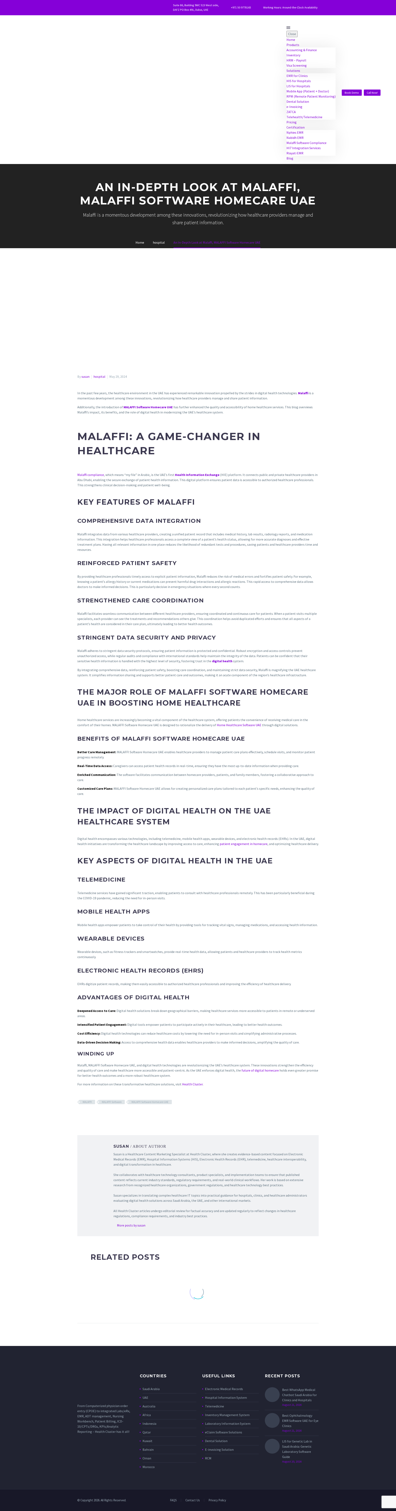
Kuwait (147, 1441)
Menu (288, 28)
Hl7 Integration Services (303, 148)
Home (290, 40)
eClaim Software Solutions (223, 1432)
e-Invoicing (294, 107)
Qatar (147, 1432)
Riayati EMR (294, 153)
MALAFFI (87, 1102)
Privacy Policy (217, 1500)
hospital (99, 376)
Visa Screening (296, 65)
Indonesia (149, 1423)
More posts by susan (131, 1225)
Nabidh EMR (295, 138)
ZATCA (291, 112)
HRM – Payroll (296, 60)
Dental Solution (297, 101)
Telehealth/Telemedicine (304, 117)
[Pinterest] (92, 1114)
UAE (145, 1397)
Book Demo (352, 92)
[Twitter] (79, 7)
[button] (385, 92)
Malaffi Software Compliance (306, 143)
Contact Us (192, 1500)
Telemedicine (214, 1406)
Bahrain (148, 1449)
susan (85, 376)
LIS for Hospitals (298, 86)
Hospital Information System (226, 1397)
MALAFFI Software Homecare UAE (150, 1102)
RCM (208, 1458)
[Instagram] (92, 7)
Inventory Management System (227, 1415)
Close (292, 34)
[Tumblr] (98, 1114)
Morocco (149, 1467)
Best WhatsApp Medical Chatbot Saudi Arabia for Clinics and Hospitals (299, 1395)
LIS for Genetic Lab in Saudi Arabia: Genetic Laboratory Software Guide (297, 1449)
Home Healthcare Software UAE (239, 725)
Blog (289, 158)
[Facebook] (86, 7)
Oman (147, 1458)
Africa (147, 1415)
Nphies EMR (294, 132)
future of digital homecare (260, 1070)
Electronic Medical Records (224, 1389)
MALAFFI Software (111, 1102)
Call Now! (372, 92)
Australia (149, 1406)
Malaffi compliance (90, 475)
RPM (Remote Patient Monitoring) (311, 96)
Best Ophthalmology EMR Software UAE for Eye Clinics (300, 1420)
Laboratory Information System (227, 1423)
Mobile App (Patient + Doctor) (307, 91)
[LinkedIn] (104, 1114)
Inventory (293, 55)
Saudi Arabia (151, 1389)
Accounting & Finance (301, 50)
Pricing (291, 122)
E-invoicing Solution (219, 1449)
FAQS (173, 1500)
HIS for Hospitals (298, 81)
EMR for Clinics (297, 76)
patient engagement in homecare (244, 844)
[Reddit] (110, 1114)
